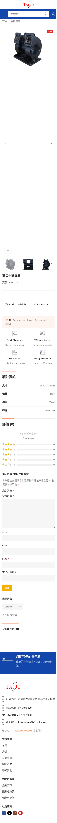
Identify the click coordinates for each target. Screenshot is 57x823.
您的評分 (8, 491)
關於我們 (7, 764)
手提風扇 (15, 21)
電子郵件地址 (10, 572)
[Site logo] (28, 4)
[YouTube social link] (20, 813)
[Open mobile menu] (4, 14)
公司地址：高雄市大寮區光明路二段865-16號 (30, 698)
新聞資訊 (7, 758)
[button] (5, 143)
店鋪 (4, 751)
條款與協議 (8, 797)
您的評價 (8, 496)
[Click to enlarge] (8, 251)
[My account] (53, 14)
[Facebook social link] (4, 813)
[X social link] (9, 813)
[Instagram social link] (15, 813)
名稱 (5, 559)
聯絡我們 (7, 770)
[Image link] (13, 686)
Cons (5, 545)
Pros (4, 532)
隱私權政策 (8, 791)
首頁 (4, 21)
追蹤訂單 (7, 785)
